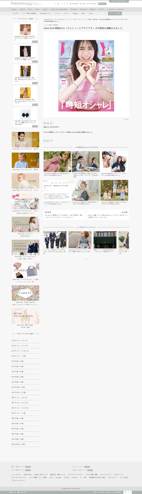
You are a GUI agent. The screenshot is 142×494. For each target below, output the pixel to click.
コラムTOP (15, 13)
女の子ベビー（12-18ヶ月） (21, 351)
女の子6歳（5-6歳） (18, 377)
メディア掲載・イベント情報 (38, 477)
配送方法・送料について (57, 474)
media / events (116, 9)
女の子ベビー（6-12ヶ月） (20, 345)
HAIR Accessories (59, 9)
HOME (14, 9)
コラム (51, 477)
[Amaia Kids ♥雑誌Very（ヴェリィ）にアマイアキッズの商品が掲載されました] (114, 164)
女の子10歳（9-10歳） (19, 387)
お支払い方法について (41, 474)
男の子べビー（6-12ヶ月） (20, 403)
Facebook (74, 477)
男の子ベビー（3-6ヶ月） (20, 397)
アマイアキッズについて (75, 474)
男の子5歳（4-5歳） (18, 429)
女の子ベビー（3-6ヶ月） (20, 340)
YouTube (66, 477)
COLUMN (75, 3)
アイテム (57, 13)
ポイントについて (105, 474)
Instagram (75, 13)
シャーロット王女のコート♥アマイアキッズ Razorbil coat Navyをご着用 (54, 251)
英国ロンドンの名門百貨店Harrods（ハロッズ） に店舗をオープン (104, 250)
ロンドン (66, 13)
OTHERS (73, 9)
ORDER (93, 9)
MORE (28, 466)
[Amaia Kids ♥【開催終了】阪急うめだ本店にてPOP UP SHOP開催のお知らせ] (114, 192)
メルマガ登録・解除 (91, 474)
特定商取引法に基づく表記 (97, 477)
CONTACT (23, 492)
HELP (84, 3)
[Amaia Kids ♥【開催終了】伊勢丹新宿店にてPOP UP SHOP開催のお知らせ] (57, 164)
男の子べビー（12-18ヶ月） (21, 408)
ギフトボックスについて (19, 477)
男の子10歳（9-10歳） (19, 444)
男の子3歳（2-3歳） (18, 418)
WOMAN (83, 9)
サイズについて (118, 474)
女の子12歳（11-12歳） (19, 392)
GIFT (102, 9)
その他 (90, 13)
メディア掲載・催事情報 (29, 13)
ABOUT (22, 9)
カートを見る (124, 477)
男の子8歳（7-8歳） (18, 439)
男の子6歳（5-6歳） (18, 434)
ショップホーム (16, 474)
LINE (84, 477)
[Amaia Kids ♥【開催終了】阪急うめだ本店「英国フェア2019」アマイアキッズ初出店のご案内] (86, 164)
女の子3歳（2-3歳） (18, 361)
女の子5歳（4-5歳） (18, 371)
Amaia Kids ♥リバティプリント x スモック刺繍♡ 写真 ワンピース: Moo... (80, 250)
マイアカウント (112, 477)
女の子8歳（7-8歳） (18, 382)
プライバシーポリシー (18, 480)
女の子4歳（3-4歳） (18, 366)
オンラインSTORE (115, 13)
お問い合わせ (28, 474)
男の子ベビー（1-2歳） (19, 413)
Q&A (83, 13)
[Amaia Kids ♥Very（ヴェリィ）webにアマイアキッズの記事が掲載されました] (57, 192)
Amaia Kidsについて (45, 13)
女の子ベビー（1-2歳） (19, 356)
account (92, 3)
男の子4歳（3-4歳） (18, 423)
